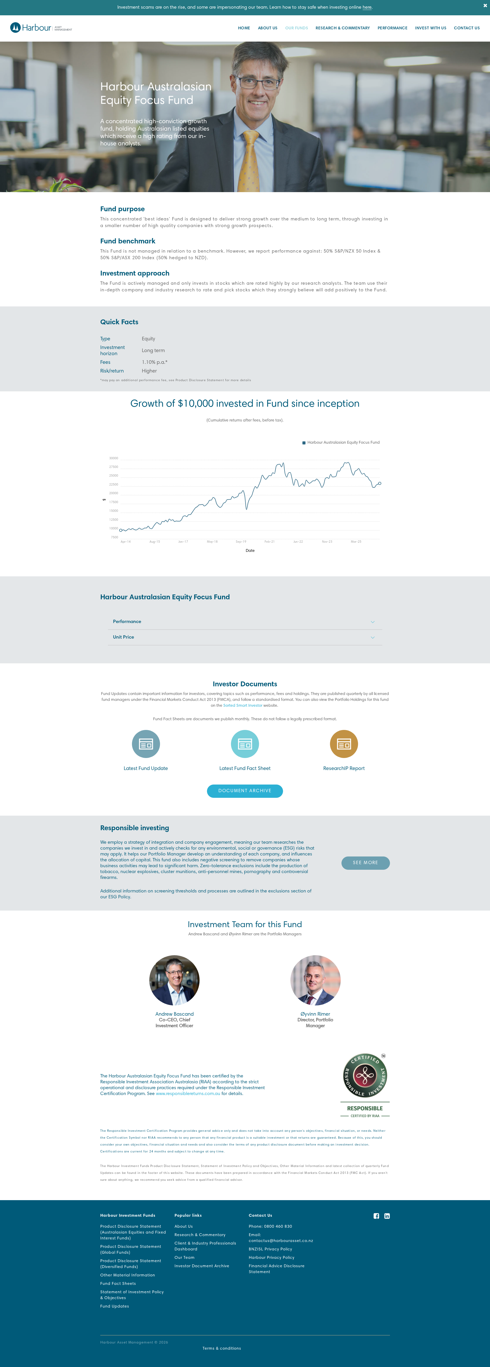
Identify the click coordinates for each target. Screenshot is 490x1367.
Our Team (185, 1258)
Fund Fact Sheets (118, 1284)
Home (244, 28)
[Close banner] (485, 6)
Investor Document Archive (202, 1266)
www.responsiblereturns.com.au (188, 1094)
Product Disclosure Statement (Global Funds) (130, 1250)
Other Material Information (127, 1275)
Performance (393, 28)
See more (365, 863)
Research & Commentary (343, 28)
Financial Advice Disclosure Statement (277, 1269)
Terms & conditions (222, 1349)
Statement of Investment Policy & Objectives (132, 1295)
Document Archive (245, 791)
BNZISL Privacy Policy (270, 1249)
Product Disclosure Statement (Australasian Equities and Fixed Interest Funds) (133, 1232)
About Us (268, 28)
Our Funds (296, 28)
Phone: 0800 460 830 (270, 1227)
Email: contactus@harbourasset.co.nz (281, 1238)
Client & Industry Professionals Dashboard (205, 1246)
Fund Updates (114, 1306)
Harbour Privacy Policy (272, 1258)
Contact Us (467, 28)
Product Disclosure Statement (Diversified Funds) (130, 1264)
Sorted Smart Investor (242, 706)
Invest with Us (430, 28)
